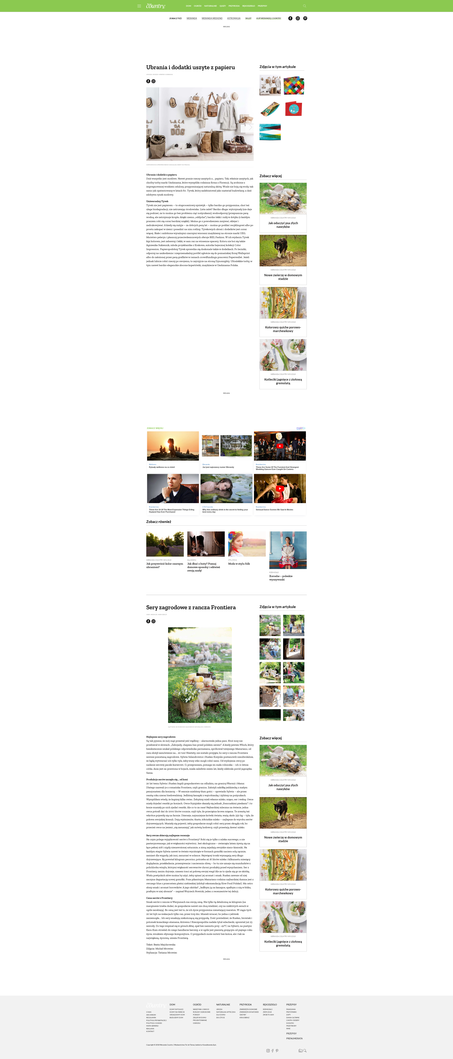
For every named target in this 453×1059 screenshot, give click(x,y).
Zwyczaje (267, 1012)
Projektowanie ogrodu (200, 1021)
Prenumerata (294, 1038)
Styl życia (232, 560)
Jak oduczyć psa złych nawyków (283, 225)
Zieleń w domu (199, 1018)
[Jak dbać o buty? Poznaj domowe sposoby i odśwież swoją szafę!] (206, 543)
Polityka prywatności (156, 1020)
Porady (196, 1015)
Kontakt (150, 1031)
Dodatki (290, 1023)
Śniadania (291, 1009)
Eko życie (220, 1018)
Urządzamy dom (177, 1015)
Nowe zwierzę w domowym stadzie (283, 277)
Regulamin (151, 1018)
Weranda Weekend (212, 18)
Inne (288, 1029)
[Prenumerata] (300, 1050)
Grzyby (243, 1015)
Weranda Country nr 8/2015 (158, 560)
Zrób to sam (268, 1015)
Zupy (288, 1015)
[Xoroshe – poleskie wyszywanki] (288, 550)
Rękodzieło (248, 6)
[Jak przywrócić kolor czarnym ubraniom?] (165, 543)
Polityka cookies (154, 1023)
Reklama (150, 1029)
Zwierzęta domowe (248, 1009)
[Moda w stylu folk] (247, 543)
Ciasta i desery (292, 1020)
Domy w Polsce (176, 1009)
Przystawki (291, 1012)
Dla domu (191, 560)
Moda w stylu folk (239, 563)
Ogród (197, 6)
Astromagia (234, 18)
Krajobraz (244, 1018)
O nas (148, 1012)
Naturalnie (210, 6)
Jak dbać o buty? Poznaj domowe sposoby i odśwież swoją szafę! (203, 567)
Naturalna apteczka (225, 1012)
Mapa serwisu (152, 1026)
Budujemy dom (176, 1018)
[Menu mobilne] (139, 6)
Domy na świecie (177, 1012)
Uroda (219, 1009)
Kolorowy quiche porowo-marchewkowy (283, 329)
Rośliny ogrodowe (201, 1012)
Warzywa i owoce (201, 1009)
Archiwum (151, 1015)
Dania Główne (292, 1018)
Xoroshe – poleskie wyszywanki (280, 577)
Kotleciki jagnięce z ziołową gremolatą (283, 381)
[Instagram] (298, 18)
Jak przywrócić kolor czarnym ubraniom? (164, 565)
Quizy (223, 6)
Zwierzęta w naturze (249, 1012)
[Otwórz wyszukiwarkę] (305, 6)
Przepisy (262, 6)
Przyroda (234, 6)
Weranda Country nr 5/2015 (283, 218)
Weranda (192, 18)
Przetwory (291, 1026)
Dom (188, 6)
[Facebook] (290, 18)
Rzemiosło (274, 572)
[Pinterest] (305, 18)
